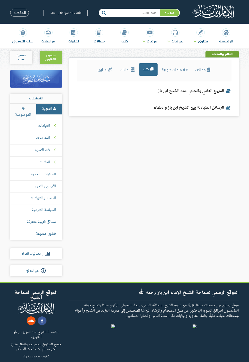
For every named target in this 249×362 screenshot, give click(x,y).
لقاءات (125, 70)
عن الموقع (33, 271)
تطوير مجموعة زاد (36, 356)
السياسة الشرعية (44, 210)
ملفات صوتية (172, 70)
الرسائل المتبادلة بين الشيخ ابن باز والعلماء (189, 107)
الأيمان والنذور (45, 186)
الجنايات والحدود (43, 174)
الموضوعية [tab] (23, 115)
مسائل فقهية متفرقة (41, 222)
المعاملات (43, 138)
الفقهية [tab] (47, 109)
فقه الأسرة (42, 150)
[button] (200, 35)
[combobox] (134, 13)
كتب (146, 69)
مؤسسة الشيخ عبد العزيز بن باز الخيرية (36, 334)
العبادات (44, 126)
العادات (44, 162)
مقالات (201, 70)
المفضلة (19, 12)
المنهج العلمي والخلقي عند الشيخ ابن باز (191, 91)
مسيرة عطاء (21, 57)
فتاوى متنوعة (46, 234)
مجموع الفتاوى (50, 57)
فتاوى (103, 70)
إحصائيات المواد (33, 254)
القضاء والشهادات (43, 198)
